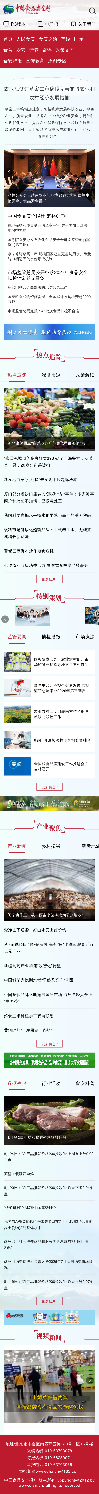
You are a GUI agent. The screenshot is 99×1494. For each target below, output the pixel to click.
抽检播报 (51, 636)
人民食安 (25, 38)
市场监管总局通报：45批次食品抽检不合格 (43, 310)
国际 (78, 38)
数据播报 (17, 1082)
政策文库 (64, 49)
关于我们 (87, 24)
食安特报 (12, 60)
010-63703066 (58, 1464)
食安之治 (48, 38)
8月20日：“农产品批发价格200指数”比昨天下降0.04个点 (48, 1190)
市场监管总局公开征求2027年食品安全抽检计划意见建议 (48, 274)
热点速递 (17, 374)
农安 (21, 49)
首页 (8, 38)
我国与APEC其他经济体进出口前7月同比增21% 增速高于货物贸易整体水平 (48, 1224)
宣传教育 (35, 60)
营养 (34, 49)
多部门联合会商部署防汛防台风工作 (38, 287)
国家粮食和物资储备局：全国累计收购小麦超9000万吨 (49, 299)
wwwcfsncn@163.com (58, 1471)
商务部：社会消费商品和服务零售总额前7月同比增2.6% (46, 1244)
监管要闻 (17, 636)
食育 (8, 49)
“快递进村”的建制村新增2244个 (30, 1207)
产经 (65, 38)
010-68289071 (58, 1457)
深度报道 (51, 374)
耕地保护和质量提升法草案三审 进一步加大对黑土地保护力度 (49, 228)
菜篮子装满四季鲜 (19, 1173)
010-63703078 (58, 1450)
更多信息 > (50, 578)
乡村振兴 (51, 845)
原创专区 (57, 60)
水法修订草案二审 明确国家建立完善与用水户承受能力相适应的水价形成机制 (49, 256)
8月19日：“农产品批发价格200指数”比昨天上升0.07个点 (48, 1284)
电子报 (51, 24)
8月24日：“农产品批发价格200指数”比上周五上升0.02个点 (48, 1156)
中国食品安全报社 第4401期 (37, 215)
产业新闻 (17, 845)
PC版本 (18, 24)
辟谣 (47, 49)
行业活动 (51, 1083)
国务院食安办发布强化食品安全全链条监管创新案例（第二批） (49, 242)
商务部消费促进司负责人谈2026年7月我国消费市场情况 (48, 1264)
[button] (9, 172)
